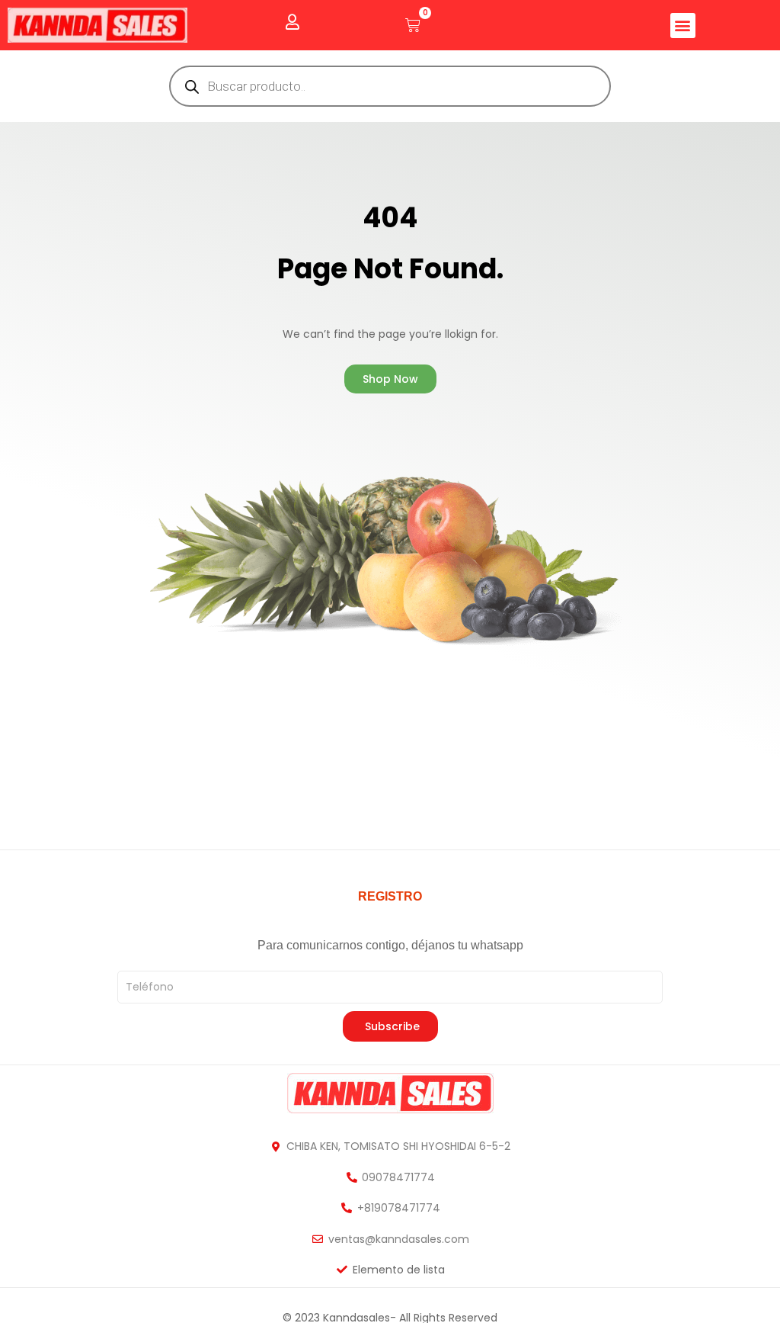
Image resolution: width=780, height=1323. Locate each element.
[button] (682, 25)
